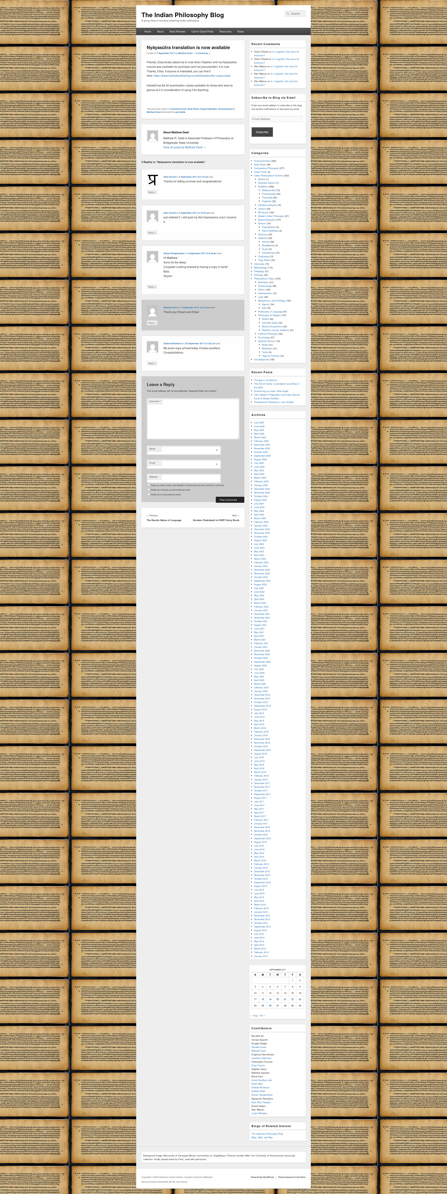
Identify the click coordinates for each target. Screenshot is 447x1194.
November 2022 (262, 573)
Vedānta (262, 238)
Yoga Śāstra (264, 260)
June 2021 (259, 628)
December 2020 (262, 650)
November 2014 (262, 919)
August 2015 (260, 886)
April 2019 (259, 724)
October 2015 (261, 878)
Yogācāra (266, 201)
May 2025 (259, 470)
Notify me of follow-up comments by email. (171, 489)
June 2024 (259, 507)
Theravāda (267, 197)
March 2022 (260, 603)
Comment (155, 401)
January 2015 (261, 911)
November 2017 (262, 786)
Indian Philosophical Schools (268, 175)
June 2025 (259, 466)
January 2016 (261, 867)
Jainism (262, 208)
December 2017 (262, 783)
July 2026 (259, 422)
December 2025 (262, 444)
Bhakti (265, 344)
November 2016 (262, 830)
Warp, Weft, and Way (262, 1137)
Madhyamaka (269, 190)
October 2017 (261, 790)
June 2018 (259, 761)
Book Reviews (177, 31)
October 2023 (261, 536)
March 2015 (260, 904)
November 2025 (262, 448)
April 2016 (259, 856)
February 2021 (261, 643)
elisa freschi (169, 176)
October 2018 (261, 746)
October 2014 (261, 922)
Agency (266, 304)
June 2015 (259, 893)
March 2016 (260, 860)
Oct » (262, 1015)
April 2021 (259, 636)
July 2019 (259, 713)
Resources (225, 31)
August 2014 (260, 930)
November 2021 (262, 617)
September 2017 (262, 794)
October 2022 (261, 577)
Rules (240, 31)
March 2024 (260, 518)
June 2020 (259, 672)
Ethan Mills (257, 1083)
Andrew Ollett (258, 1091)
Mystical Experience (272, 326)
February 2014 (261, 952)
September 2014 (262, 926)
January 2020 (261, 691)
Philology (258, 274)
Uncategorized (225, 108)
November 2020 (262, 654)
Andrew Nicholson (172, 343)
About (160, 31)
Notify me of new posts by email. (166, 494)
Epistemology (265, 285)
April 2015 (259, 900)
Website (153, 476)
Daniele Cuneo (258, 1047)
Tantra (265, 352)
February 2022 (261, 606)
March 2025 (260, 477)
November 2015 (262, 875)
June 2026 (259, 426)
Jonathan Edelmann (261, 1058)
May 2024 (259, 510)
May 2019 (259, 720)
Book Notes (193, 108)
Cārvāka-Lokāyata (267, 205)
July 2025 (259, 463)
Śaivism (262, 223)
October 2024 (261, 496)
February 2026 (261, 441)
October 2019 (261, 702)
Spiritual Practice (266, 341)
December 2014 (262, 915)
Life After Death (270, 322)
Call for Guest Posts (202, 31)
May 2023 (259, 551)
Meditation (267, 348)
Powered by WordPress (262, 1177)
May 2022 (259, 595)
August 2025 (260, 459)
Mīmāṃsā (263, 212)
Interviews (259, 263)
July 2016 (259, 845)
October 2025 (261, 452)
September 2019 (262, 705)
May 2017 (259, 808)
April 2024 (259, 514)
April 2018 (259, 768)
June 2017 (259, 805)
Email (152, 462)
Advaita (266, 241)
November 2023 (262, 532)
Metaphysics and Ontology (271, 300)
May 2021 (259, 632)
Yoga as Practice (270, 355)
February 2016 (261, 864)
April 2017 (259, 812)
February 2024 (261, 521)
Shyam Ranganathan (173, 253)
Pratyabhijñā (268, 227)
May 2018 (259, 764)
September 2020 (262, 661)
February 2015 (261, 908)
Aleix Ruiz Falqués (260, 1102)
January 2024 (261, 525)
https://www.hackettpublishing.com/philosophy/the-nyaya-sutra (192, 76)
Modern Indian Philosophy (271, 216)
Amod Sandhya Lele (261, 1080)
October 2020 (261, 658)
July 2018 (259, 757)
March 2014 (260, 948)
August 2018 (260, 753)
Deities (265, 319)
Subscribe (262, 132)
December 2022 (262, 569)
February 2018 (261, 775)
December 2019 (262, 694)
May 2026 (259, 430)
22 (292, 999)
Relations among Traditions (275, 330)
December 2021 (262, 614)
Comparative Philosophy (266, 168)
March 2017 (260, 816)
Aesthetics (263, 282)
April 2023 (259, 555)
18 (263, 999)
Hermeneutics (265, 293)
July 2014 (259, 933)
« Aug (254, 1015)
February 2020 (261, 687)
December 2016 (262, 827)
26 (270, 1005)
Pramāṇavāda (269, 193)
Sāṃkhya (263, 234)
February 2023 (261, 562)
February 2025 (261, 481)
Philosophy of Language (270, 311)
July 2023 (259, 544)
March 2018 (260, 772)
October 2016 (261, 834)
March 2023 (260, 558)
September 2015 (262, 882)
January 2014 (261, 956)
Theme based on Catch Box (292, 1177)
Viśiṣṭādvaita (268, 252)
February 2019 (261, 731)
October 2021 (261, 621)
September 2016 (262, 838)
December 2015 (262, 871)
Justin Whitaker (259, 1113)
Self (264, 308)
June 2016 (259, 849)
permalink (180, 112)
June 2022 (259, 591)
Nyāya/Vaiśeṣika (208, 108)
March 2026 (260, 437)
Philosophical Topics (264, 278)
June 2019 (259, 716)
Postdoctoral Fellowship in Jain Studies (274, 402)
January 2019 (261, 735)
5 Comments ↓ (203, 53)
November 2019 (262, 698)
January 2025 (261, 485)
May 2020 (259, 676)
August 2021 (260, 625)
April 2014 (259, 945)
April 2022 (259, 599)
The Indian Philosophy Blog (182, 14)
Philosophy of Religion (269, 315)
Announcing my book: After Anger (271, 391)
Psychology (264, 337)
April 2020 (259, 680)
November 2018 (262, 742)
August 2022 (260, 584)
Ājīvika (261, 179)
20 (277, 999)
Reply (152, 192)
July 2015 (259, 889)
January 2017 (261, 823)
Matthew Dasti (185, 53)
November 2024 (262, 492)
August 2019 (260, 709)
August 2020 (260, 665)
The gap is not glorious (265, 380)
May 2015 (259, 897)
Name (152, 448)
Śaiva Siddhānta (270, 230)
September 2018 (262, 750)
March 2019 (260, 728)
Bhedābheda (268, 245)
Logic (260, 296)
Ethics (261, 289)
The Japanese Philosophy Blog (267, 1133)
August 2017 (260, 797)
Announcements (178, 108)
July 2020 (259, 669)
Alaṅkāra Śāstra (266, 182)
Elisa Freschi (258, 1065)
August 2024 (260, 499)
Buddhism (263, 186)
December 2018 (262, 739)
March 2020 (260, 683)
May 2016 (259, 853)
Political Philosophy (268, 333)
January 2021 (261, 647)
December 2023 (262, 529)
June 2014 (259, 937)
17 (255, 999)
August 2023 (260, 540)
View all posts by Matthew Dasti (184, 147)
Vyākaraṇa (263, 256)
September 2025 (262, 455)
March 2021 (260, 639)
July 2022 (259, 588)
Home (147, 31)
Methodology (260, 267)
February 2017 (261, 819)
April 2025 (259, 474)
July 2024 (259, 503)
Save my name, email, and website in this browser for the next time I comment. (188, 485)
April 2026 (259, 433)
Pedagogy (259, 271)
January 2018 (261, 779)
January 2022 (261, 610)
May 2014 (259, 941)
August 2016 (260, 842)
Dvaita (265, 249)
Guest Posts (260, 171)
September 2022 (262, 580)
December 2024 (262, 488)
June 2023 (259, 547)
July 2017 (259, 801)
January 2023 (261, 566)
